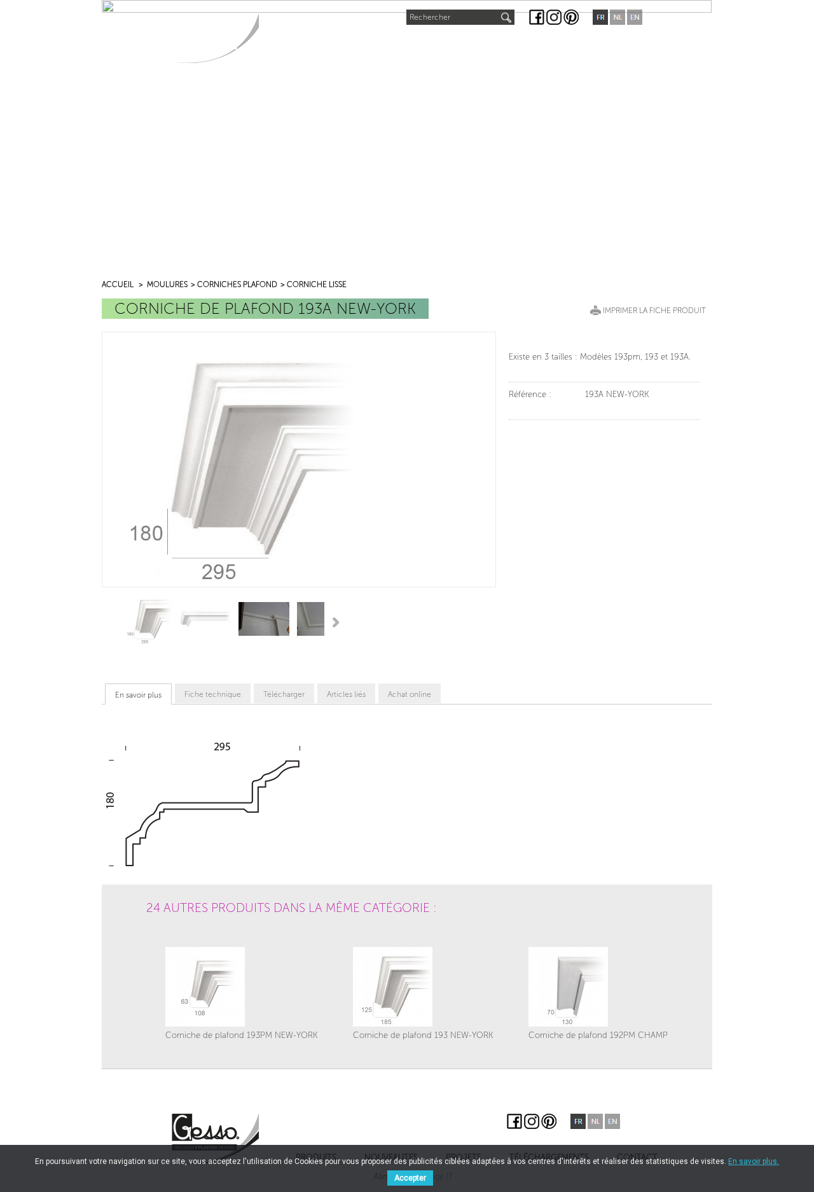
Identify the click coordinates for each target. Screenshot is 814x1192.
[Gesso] (215, 38)
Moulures (167, 284)
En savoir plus (138, 695)
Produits (293, 45)
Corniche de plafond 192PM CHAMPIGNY (607, 1035)
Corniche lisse (317, 284)
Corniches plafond (237, 284)
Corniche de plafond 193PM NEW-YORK (241, 1035)
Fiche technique (212, 694)
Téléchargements (519, 45)
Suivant (338, 622)
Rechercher (430, 17)
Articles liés (346, 694)
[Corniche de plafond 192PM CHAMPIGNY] (607, 987)
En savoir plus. (753, 1161)
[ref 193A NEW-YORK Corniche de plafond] (147, 619)
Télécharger (284, 694)
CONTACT (605, 45)
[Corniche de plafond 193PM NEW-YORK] (241, 987)
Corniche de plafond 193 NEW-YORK (423, 1035)
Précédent (107, 622)
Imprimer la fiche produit (654, 310)
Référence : (530, 394)
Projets (436, 45)
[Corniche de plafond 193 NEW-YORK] (423, 987)
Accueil (118, 284)
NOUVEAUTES (368, 42)
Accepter (410, 1178)
